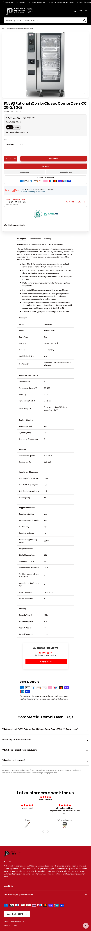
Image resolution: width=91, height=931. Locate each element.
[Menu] (85, 11)
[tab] (21, 238)
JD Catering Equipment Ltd (16, 921)
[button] (80, 11)
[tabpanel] (45, 440)
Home (3, 28)
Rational (6, 112)
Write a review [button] (46, 662)
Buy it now (45, 166)
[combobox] (45, 20)
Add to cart (53, 158)
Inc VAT (9, 127)
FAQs (15, 925)
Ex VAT (17, 127)
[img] (45, 797)
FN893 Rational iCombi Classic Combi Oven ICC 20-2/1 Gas (19, 28)
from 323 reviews (45, 800)
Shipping (9, 132)
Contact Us (7, 925)
